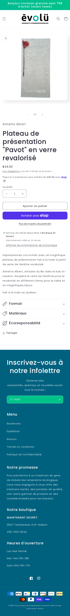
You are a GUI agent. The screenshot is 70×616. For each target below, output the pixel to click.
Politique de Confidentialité (24, 454)
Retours (11, 439)
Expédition (13, 431)
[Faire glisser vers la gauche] (27, 114)
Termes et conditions (20, 447)
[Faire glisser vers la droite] (42, 114)
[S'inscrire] (59, 399)
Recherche (14, 423)
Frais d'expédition (11, 171)
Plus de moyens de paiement (35, 223)
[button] (4, 19)
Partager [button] (12, 333)
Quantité (8, 187)
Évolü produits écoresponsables (27, 606)
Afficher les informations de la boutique (31, 245)
